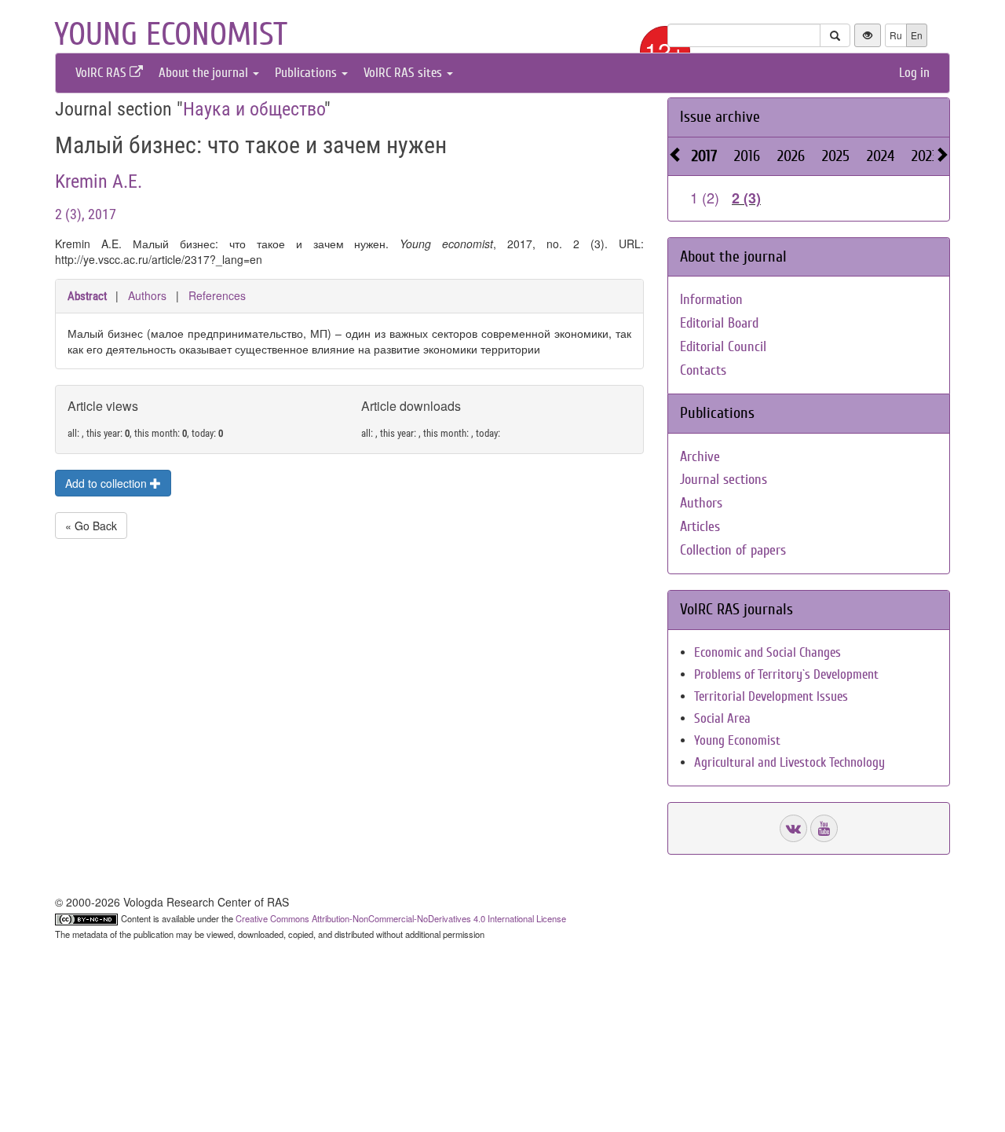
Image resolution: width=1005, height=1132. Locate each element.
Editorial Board (719, 323)
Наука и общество (253, 109)
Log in (914, 72)
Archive (700, 457)
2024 (880, 156)
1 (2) (704, 197)
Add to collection (107, 483)
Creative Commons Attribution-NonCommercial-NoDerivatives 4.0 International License (401, 918)
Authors (147, 295)
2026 (791, 156)
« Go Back (91, 525)
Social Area (722, 718)
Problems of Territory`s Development (786, 674)
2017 (704, 156)
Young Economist (737, 740)
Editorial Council (723, 347)
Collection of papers (733, 550)
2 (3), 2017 (85, 214)
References (217, 295)
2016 (747, 156)
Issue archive (720, 117)
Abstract (87, 296)
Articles (700, 526)
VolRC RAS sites (404, 72)
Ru (896, 35)
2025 (836, 156)
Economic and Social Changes (767, 652)
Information (711, 299)
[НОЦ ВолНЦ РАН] (793, 828)
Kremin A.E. (98, 181)
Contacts (703, 370)
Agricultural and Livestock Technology (789, 762)
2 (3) (746, 198)
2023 (925, 156)
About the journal (205, 72)
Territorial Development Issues (771, 696)
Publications (307, 72)
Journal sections (723, 479)
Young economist (170, 34)
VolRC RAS (102, 72)
